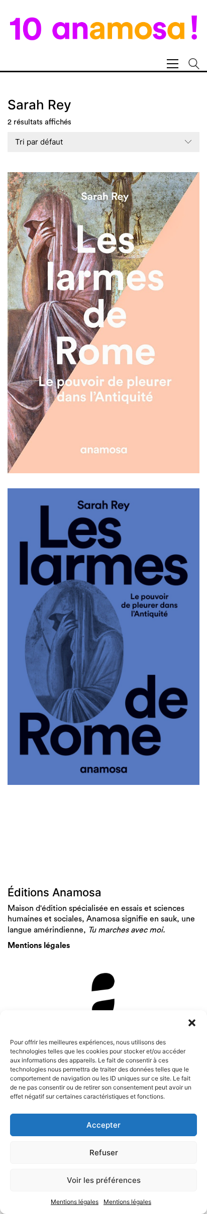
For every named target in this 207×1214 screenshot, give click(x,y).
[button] (192, 1023)
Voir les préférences (104, 1180)
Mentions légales (74, 1201)
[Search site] (193, 65)
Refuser (103, 1152)
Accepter (103, 1125)
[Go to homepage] (103, 33)
